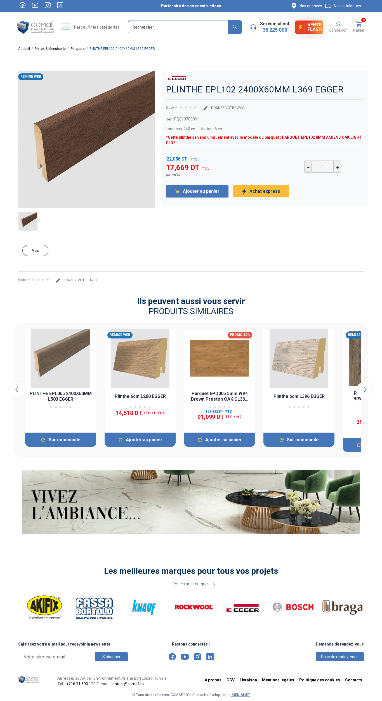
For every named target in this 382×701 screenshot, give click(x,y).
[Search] (235, 27)
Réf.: (169, 119)
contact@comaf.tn (127, 684)
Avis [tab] (35, 250)
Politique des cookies (319, 680)
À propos (213, 680)
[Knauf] (144, 607)
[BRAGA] (343, 607)
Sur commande (65, 439)
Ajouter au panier (201, 191)
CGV (231, 680)
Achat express (264, 191)
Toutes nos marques (191, 584)
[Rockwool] (193, 607)
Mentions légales (278, 680)
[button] (358, 27)
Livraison (248, 680)
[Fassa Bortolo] (94, 607)
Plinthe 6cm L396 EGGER (299, 396)
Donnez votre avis (227, 108)
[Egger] (243, 607)
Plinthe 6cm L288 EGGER (140, 396)
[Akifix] (44, 607)
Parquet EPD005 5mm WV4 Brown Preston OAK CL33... (219, 396)
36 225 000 (275, 30)
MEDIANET (240, 695)
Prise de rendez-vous (340, 656)
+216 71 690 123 (81, 684)
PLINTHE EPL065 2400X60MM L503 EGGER (61, 396)
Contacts (353, 680)
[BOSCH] (293, 607)
